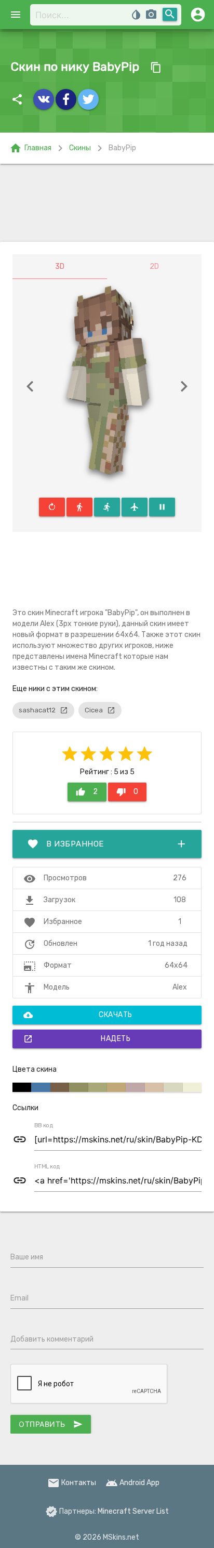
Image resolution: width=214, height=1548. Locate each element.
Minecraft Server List (133, 1511)
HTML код (47, 1166)
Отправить (51, 1424)
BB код (43, 1125)
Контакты (71, 1482)
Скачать (77, 1015)
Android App (132, 1482)
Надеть (76, 1039)
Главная (30, 148)
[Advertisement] (107, 202)
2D (154, 266)
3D (59, 266)
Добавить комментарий (51, 1339)
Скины (80, 148)
